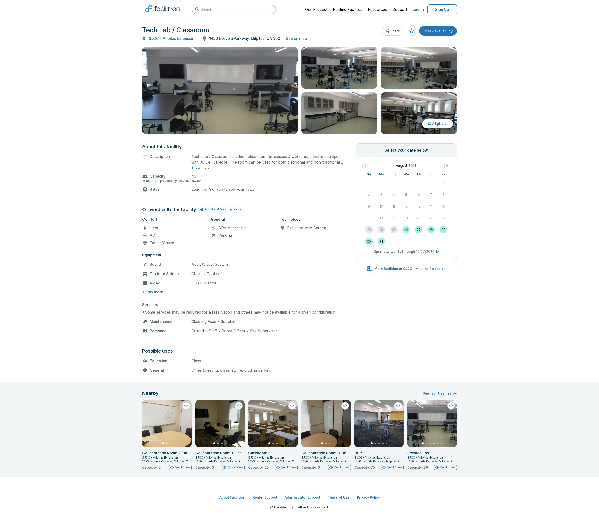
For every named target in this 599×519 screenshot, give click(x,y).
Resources (377, 9)
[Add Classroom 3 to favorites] (292, 406)
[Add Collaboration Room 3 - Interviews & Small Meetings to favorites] (345, 406)
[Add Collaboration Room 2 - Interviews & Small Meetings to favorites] (186, 406)
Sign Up (442, 9)
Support (399, 9)
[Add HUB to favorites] (398, 406)
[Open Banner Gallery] (220, 90)
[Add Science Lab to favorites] (451, 406)
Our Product (316, 9)
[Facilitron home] (162, 13)
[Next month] (447, 165)
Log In (418, 9)
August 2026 (406, 166)
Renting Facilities (347, 9)
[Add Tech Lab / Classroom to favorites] (411, 31)
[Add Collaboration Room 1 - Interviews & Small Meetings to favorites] (239, 406)
